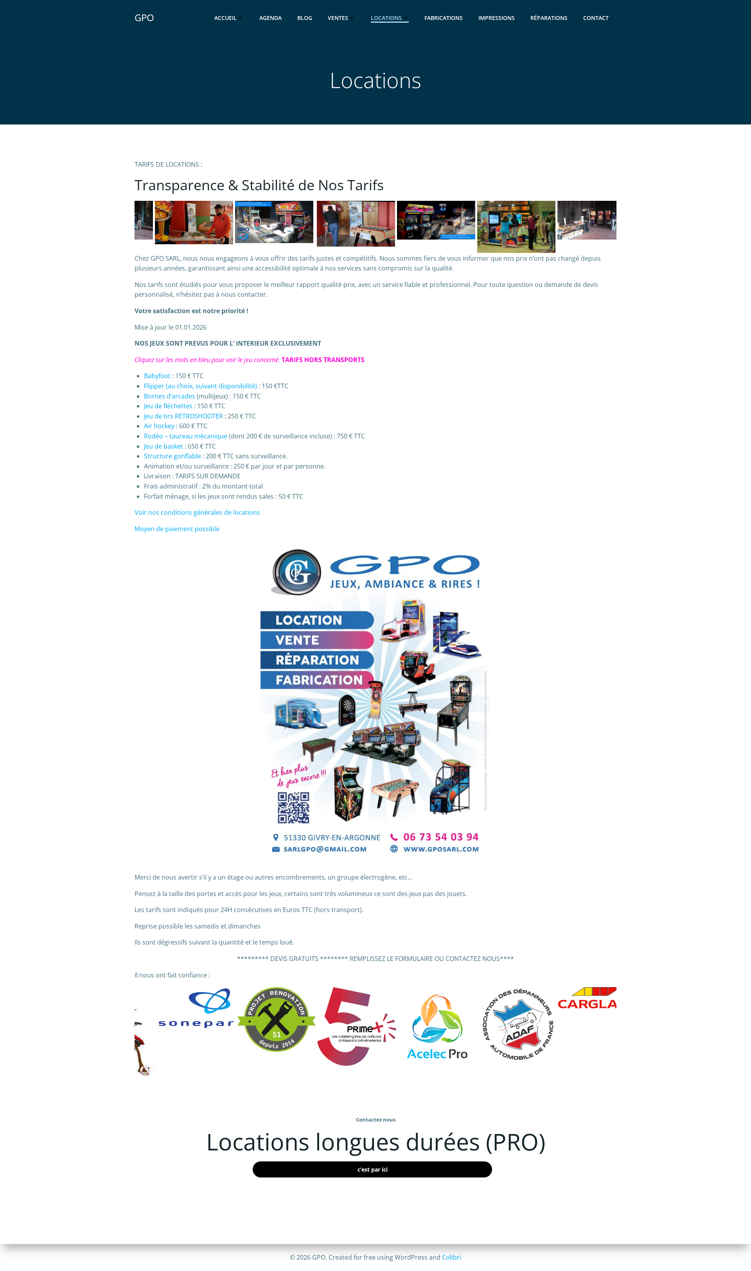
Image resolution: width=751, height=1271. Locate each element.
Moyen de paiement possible (177, 529)
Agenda (270, 18)
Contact (596, 18)
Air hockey (159, 426)
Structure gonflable (172, 456)
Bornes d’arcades (169, 396)
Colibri (451, 1257)
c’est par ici (373, 1169)
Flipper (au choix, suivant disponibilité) (200, 386)
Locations (386, 18)
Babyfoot (157, 375)
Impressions (496, 18)
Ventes (338, 18)
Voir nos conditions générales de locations (197, 512)
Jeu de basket (163, 446)
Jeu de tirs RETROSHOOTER (183, 416)
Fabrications (443, 18)
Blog (304, 18)
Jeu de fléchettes (168, 406)
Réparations (549, 18)
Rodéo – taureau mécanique (185, 436)
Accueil (225, 18)
